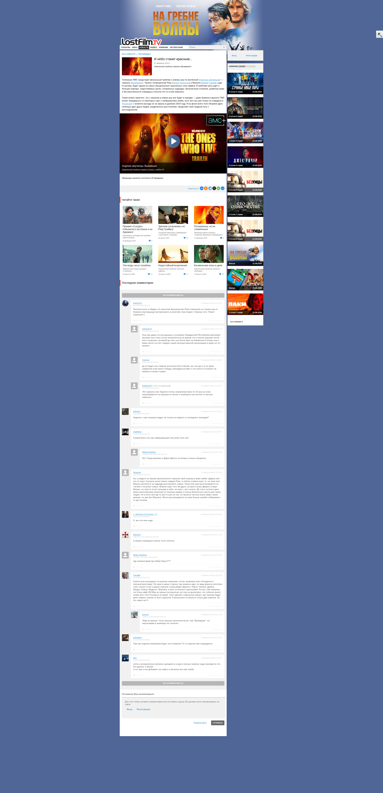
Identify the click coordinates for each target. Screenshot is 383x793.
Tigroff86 (136, 575)
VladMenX (137, 432)
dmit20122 (137, 303)
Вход (129, 709)
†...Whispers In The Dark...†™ (145, 514)
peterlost (136, 411)
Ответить (139, 320)
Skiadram (137, 472)
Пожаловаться (216, 320)
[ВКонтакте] (201, 188)
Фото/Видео (144, 54)
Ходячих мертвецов (209, 80)
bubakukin (137, 638)
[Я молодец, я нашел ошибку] (368, 34)
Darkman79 (147, 329)
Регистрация (143, 709)
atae (135, 658)
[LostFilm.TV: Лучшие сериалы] (143, 41)
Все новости (128, 54)
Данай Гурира (209, 83)
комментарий (165, 386)
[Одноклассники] (206, 188)
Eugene (145, 615)
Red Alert (137, 535)
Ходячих (127, 103)
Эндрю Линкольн (181, 83)
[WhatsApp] (218, 188)
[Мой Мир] (222, 188)
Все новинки (235, 321)
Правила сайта (200, 723)
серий (241, 66)
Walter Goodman (149, 452)
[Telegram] (210, 188)
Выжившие (137, 83)
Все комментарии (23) (173, 295)
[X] (214, 188)
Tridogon (145, 360)
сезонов (250, 66)
